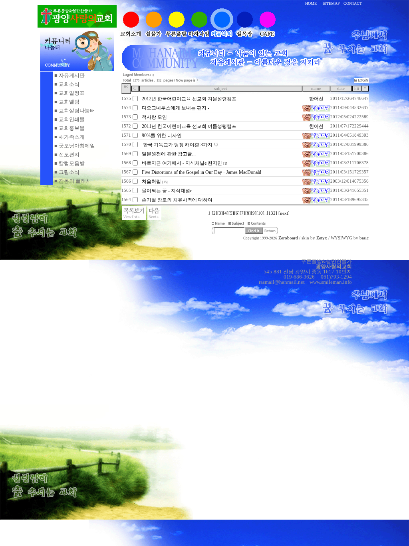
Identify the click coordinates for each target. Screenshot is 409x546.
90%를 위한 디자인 (162, 135)
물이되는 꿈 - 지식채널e (167, 190)
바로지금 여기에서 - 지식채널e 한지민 (182, 163)
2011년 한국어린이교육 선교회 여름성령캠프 (189, 126)
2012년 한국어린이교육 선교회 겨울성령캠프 (189, 99)
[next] (284, 213)
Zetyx (321, 238)
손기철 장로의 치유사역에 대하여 (177, 200)
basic (364, 238)
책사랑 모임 (154, 117)
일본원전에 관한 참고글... (169, 154)
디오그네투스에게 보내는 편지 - (175, 108)
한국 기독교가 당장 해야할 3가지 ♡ (180, 144)
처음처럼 (151, 181)
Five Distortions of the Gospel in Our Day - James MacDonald (201, 172)
